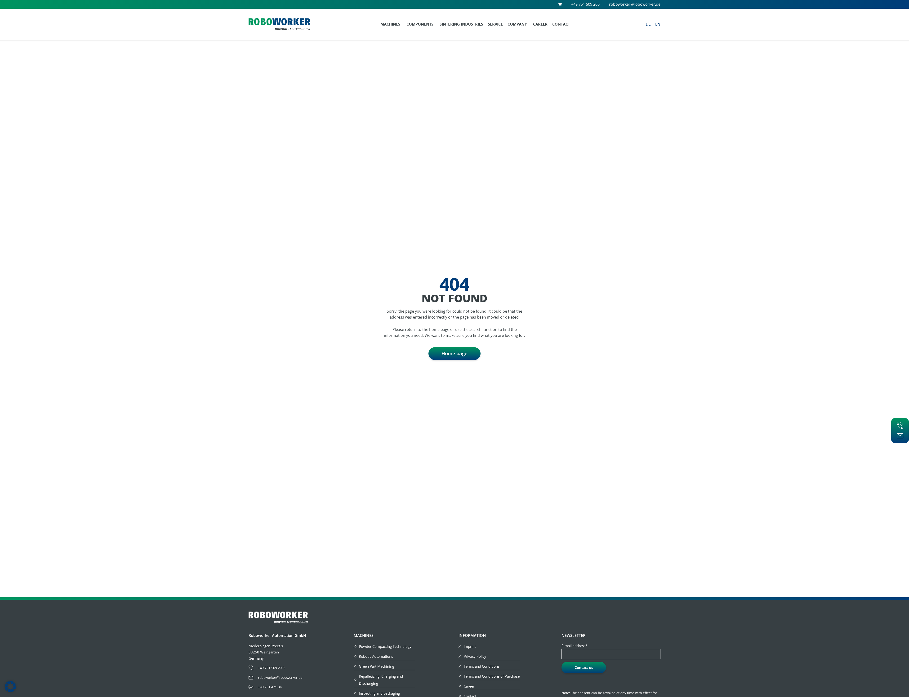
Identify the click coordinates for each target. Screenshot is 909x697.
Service (495, 24)
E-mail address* (574, 645)
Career (540, 24)
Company (517, 24)
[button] (10, 686)
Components (419, 24)
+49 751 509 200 (585, 4)
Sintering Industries (461, 24)
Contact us (584, 667)
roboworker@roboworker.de (634, 4)
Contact (561, 24)
